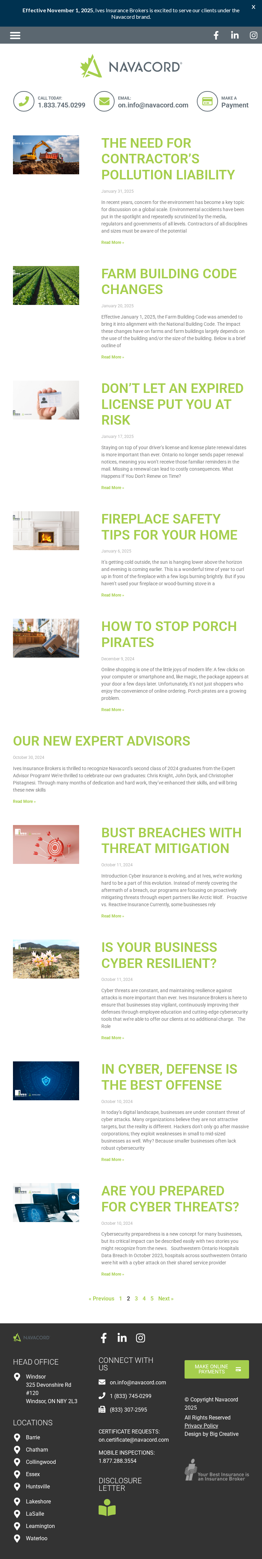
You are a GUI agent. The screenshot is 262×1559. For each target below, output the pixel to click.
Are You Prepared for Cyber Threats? (170, 1199)
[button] (15, 35)
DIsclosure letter (120, 1484)
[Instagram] (253, 35)
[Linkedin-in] (234, 35)
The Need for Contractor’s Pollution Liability (168, 159)
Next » (166, 1298)
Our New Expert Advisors (101, 741)
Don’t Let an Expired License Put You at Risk (172, 404)
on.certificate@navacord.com (134, 1440)
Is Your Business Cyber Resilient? (159, 955)
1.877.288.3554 (117, 1461)
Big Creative (224, 1434)
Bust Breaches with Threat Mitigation (171, 841)
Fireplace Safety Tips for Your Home (169, 527)
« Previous (101, 1298)
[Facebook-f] (215, 35)
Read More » (112, 242)
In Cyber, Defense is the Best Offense (169, 1077)
